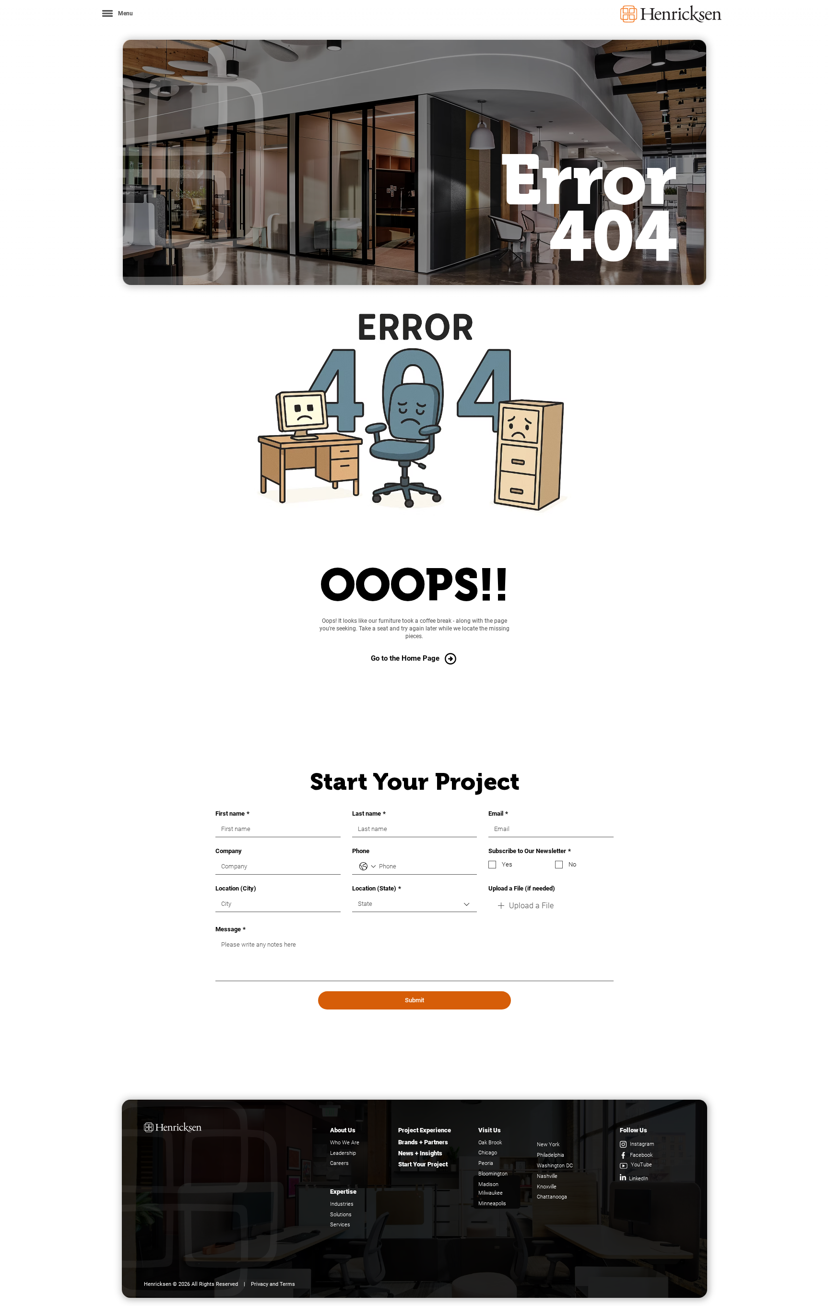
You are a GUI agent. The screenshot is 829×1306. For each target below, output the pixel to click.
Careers (339, 1163)
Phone (360, 851)
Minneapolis (492, 1203)
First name (232, 813)
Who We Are (344, 1143)
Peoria (485, 1163)
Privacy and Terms (273, 1284)
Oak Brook (490, 1143)
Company (228, 851)
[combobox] (414, 904)
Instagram (642, 1144)
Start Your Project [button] (423, 1164)
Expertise (343, 1191)
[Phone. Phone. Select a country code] (367, 866)
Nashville (547, 1176)
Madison (488, 1184)
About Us (342, 1130)
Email (498, 813)
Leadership (343, 1153)
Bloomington (493, 1174)
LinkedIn (638, 1178)
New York (548, 1144)
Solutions (341, 1214)
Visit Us (489, 1130)
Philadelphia (550, 1155)
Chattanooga (552, 1197)
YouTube (641, 1165)
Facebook (641, 1155)
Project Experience (424, 1130)
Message (230, 929)
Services (340, 1225)
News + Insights (420, 1153)
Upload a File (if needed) (521, 888)
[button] (117, 13)
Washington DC (555, 1166)
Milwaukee (490, 1193)
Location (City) (235, 888)
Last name (369, 813)
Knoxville (547, 1187)
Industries (342, 1204)
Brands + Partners (423, 1142)
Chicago (487, 1153)
